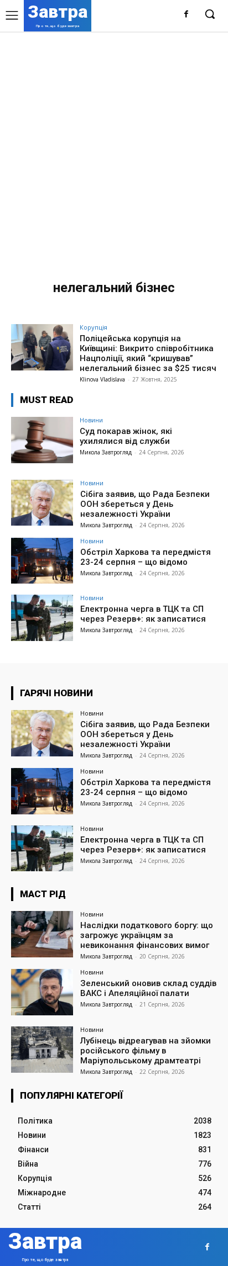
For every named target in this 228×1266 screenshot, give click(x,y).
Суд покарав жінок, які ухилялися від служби (126, 436)
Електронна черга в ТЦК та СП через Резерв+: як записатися (143, 614)
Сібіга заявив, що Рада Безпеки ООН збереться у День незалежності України (145, 504)
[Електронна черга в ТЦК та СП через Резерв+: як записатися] (42, 618)
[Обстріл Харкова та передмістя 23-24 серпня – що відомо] (42, 561)
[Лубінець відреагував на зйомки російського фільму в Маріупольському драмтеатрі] (42, 1049)
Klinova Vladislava (102, 379)
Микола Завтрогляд (106, 452)
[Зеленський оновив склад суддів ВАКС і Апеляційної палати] (42, 992)
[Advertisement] (114, 150)
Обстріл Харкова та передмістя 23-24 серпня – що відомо (145, 557)
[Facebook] (186, 14)
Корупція (93, 327)
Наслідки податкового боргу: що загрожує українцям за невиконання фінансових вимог (146, 935)
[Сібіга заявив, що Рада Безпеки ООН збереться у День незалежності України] (42, 503)
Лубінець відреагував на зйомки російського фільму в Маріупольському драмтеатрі (145, 1051)
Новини (91, 420)
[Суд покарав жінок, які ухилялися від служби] (42, 440)
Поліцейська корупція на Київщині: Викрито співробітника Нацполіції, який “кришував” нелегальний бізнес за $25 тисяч (148, 353)
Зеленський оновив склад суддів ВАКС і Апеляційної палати (148, 988)
